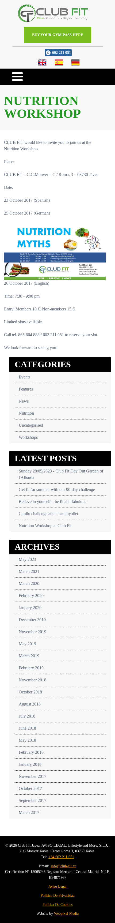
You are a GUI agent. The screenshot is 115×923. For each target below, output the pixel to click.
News (24, 401)
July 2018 (27, 716)
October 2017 (30, 788)
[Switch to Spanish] (59, 62)
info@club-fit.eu (63, 866)
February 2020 (31, 595)
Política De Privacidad (58, 895)
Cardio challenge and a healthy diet (48, 513)
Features (26, 389)
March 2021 (29, 571)
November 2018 (32, 680)
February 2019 (31, 668)
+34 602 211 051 (61, 857)
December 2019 (32, 619)
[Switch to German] (75, 62)
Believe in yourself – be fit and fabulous (52, 501)
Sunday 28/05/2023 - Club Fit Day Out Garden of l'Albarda (61, 474)
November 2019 (32, 631)
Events (24, 377)
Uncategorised (31, 425)
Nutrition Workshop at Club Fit (45, 525)
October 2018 (30, 692)
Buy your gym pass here (57, 35)
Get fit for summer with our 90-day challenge (57, 489)
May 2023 (27, 559)
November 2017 (32, 776)
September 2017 (32, 800)
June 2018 (27, 728)
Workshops (28, 437)
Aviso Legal (57, 886)
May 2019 (27, 643)
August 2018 (30, 704)
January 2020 (30, 607)
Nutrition (26, 413)
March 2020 (29, 583)
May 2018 (27, 740)
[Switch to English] (42, 62)
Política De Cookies (57, 904)
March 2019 (29, 656)
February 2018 (31, 752)
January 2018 (30, 764)
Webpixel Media (66, 913)
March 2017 (29, 812)
